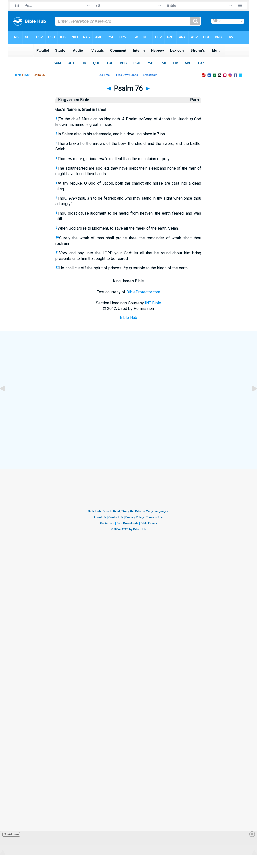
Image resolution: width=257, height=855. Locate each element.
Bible (18, 75)
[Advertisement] (128, 433)
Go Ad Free (11, 834)
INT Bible (153, 303)
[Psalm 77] (250, 400)
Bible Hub (128, 317)
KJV (27, 75)
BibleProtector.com (143, 292)
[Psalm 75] (6, 400)
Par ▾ (194, 99)
